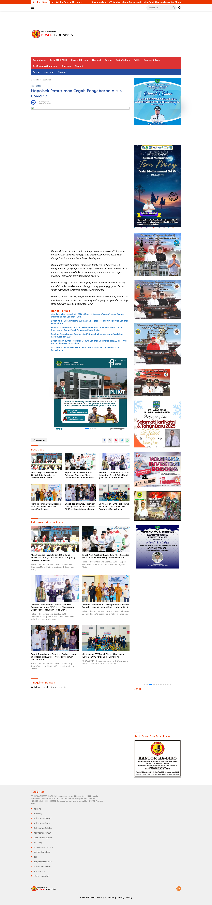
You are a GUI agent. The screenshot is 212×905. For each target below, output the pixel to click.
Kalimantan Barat (42, 823)
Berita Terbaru (123, 60)
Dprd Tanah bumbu (43, 837)
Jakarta (37, 809)
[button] (174, 7)
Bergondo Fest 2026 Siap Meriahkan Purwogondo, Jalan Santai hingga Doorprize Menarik (83, 2)
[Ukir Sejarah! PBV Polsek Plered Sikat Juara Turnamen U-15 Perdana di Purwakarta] (114, 492)
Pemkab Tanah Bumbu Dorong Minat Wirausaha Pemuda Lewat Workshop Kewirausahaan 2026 (87, 335)
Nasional (96, 60)
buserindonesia (43, 101)
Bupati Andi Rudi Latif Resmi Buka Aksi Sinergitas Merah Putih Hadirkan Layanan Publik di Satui (89, 322)
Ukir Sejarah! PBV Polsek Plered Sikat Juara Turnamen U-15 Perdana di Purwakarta (85, 348)
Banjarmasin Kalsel (43, 861)
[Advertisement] (128, 34)
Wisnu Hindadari (41, 876)
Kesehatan (36, 85)
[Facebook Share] (104, 440)
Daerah (108, 60)
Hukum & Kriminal (79, 60)
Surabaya (38, 842)
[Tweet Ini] (110, 440)
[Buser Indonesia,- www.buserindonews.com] (52, 33)
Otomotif (79, 66)
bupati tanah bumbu (43, 847)
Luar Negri (49, 72)
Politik (137, 60)
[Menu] (33, 7)
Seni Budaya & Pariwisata (45, 66)
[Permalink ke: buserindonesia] (33, 102)
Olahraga (66, 66)
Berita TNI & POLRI (58, 60)
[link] (90, 394)
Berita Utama (39, 60)
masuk (45, 687)
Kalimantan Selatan (43, 828)
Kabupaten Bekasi (42, 866)
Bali (35, 857)
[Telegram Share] (121, 440)
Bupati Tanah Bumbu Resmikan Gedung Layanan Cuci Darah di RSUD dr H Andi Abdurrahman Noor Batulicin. (89, 342)
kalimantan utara (42, 852)
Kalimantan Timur (42, 833)
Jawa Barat (39, 871)
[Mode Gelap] (179, 7)
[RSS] (178, 888)
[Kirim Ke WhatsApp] (127, 440)
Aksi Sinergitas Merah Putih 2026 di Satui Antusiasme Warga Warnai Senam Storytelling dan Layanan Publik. (87, 315)
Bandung (38, 813)
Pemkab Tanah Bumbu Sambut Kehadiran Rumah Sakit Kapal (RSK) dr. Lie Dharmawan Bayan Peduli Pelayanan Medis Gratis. (86, 328)
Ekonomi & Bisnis (152, 60)
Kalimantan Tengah (43, 818)
